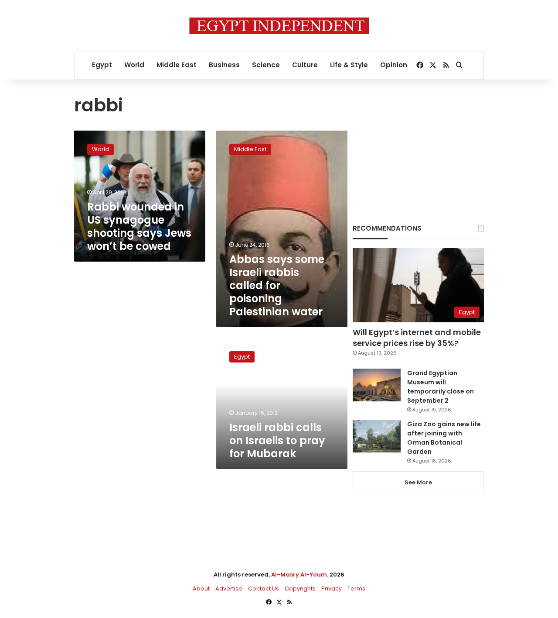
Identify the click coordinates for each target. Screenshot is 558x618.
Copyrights (300, 588)
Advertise (228, 588)
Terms (356, 588)
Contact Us (263, 588)
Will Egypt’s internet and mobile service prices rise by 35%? (417, 338)
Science (266, 64)
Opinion (393, 64)
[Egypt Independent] (279, 25)
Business (224, 64)
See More (418, 482)
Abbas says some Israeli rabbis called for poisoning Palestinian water (276, 285)
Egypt (102, 64)
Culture (305, 64)
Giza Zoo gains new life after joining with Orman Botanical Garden (444, 438)
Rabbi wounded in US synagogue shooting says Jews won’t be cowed (139, 226)
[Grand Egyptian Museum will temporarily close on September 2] (377, 385)
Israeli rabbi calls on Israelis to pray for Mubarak (277, 440)
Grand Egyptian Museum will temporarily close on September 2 (440, 387)
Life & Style (349, 64)
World (134, 64)
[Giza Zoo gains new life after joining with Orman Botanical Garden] (377, 436)
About (201, 588)
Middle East (177, 64)
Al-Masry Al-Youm (299, 574)
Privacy (331, 588)
